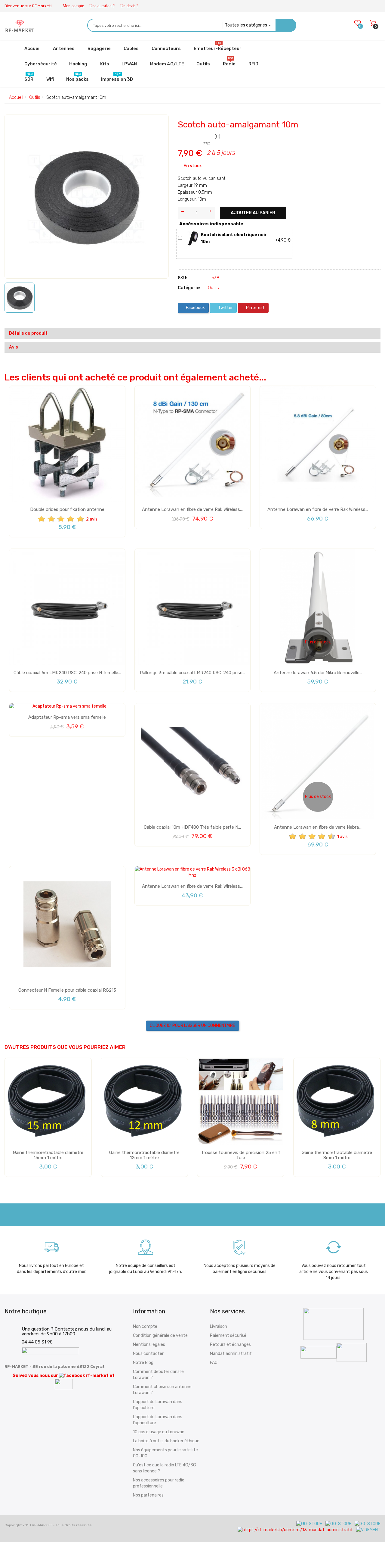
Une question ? (102, 6)
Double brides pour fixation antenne (67, 509)
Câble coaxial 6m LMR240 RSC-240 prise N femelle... (67, 672)
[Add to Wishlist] (14, 124)
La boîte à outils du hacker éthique (166, 1440)
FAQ (213, 1362)
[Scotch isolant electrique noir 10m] (192, 238)
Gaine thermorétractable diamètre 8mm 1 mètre (337, 1155)
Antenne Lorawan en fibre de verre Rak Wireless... (192, 509)
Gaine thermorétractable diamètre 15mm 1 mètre (48, 1155)
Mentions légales (149, 1344)
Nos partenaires (148, 1495)
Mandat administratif (231, 1353)
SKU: (182, 277)
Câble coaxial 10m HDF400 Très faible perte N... (192, 827)
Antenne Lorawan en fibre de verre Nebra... (318, 827)
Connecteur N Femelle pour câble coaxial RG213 (67, 990)
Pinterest (255, 307)
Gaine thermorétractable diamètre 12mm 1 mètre (144, 1155)
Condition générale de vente (160, 1335)
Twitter (225, 307)
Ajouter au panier (253, 212)
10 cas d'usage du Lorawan (158, 1431)
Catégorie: (189, 287)
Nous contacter (148, 1353)
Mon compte (73, 6)
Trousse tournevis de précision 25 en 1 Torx (240, 1155)
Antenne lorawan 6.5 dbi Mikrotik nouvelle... (318, 672)
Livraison (218, 1326)
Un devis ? (129, 6)
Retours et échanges (230, 1344)
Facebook (195, 307)
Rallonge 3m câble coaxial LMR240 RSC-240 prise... (192, 672)
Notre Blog (143, 1362)
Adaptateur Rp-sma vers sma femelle (67, 717)
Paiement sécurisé (228, 1335)
